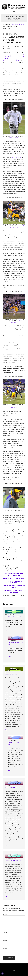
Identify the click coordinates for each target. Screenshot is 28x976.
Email (5, 941)
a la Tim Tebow (16, 157)
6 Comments (8, 48)
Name (5, 933)
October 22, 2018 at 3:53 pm (13, 861)
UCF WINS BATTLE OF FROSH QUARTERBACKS (14, 574)
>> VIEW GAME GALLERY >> (14, 138)
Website (5, 948)
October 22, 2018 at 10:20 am (13, 788)
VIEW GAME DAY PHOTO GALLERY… (14, 582)
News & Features (18, 595)
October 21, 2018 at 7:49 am (13, 616)
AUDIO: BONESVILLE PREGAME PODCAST (14, 586)
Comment (6, 914)
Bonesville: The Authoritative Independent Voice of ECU (14, 6)
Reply (6, 630)
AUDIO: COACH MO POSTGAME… (14, 578)
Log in (19, 969)
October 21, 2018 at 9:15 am (13, 674)
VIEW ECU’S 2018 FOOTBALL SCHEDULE (14, 591)
